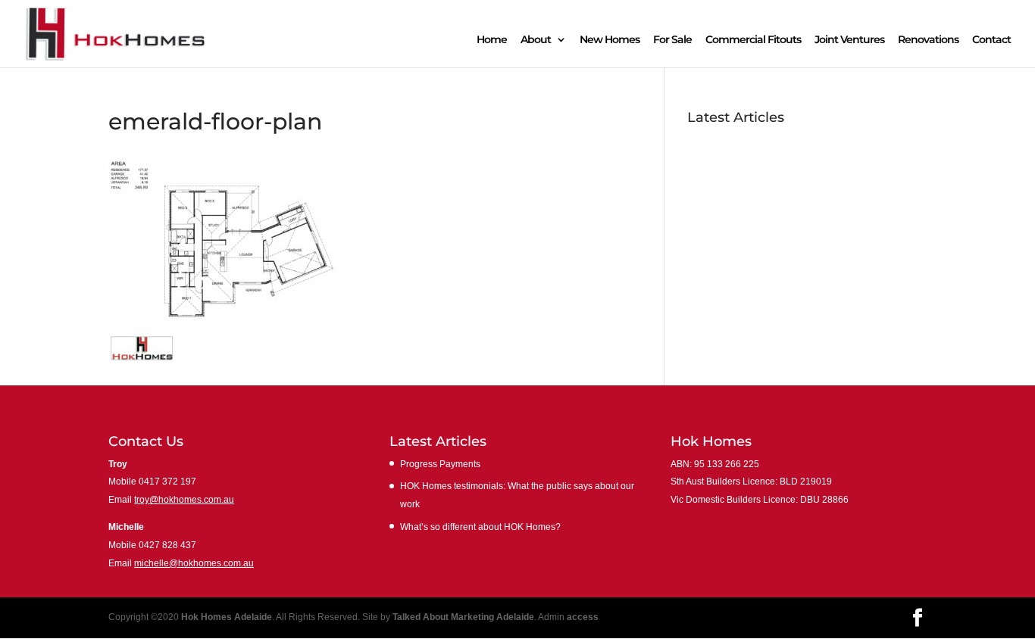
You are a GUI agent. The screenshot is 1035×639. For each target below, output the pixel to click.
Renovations (928, 40)
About (536, 40)
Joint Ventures (849, 40)
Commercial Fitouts (753, 40)
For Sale (672, 40)
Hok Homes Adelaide (226, 617)
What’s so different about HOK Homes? (781, 204)
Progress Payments (734, 140)
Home (492, 40)
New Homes (609, 40)
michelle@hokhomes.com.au (194, 563)
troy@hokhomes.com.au (184, 499)
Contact (991, 40)
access (583, 617)
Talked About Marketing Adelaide (463, 617)
